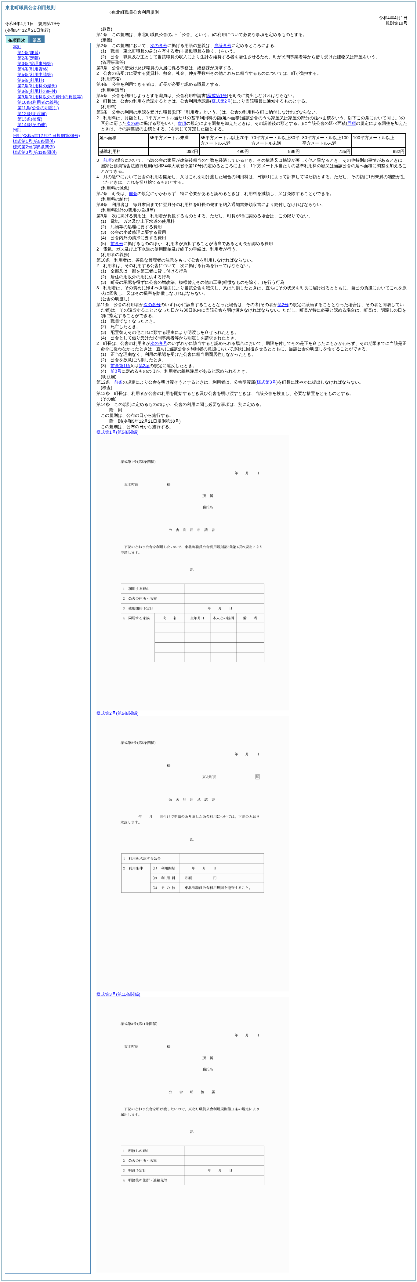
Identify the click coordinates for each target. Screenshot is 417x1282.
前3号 (116, 371)
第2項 (144, 365)
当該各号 (222, 45)
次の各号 (158, 45)
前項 (107, 160)
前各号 (117, 243)
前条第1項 (120, 365)
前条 (133, 193)
